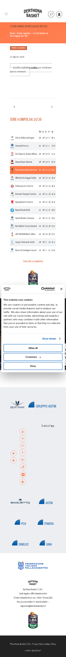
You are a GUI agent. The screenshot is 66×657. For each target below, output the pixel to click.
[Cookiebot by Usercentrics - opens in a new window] (41, 289)
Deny (33, 366)
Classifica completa (33, 261)
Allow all (33, 348)
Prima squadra (24, 33)
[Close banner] (61, 289)
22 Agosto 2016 (17, 57)
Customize (31, 357)
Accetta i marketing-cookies (25, 68)
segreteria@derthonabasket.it (33, 606)
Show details (49, 338)
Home (12, 33)
